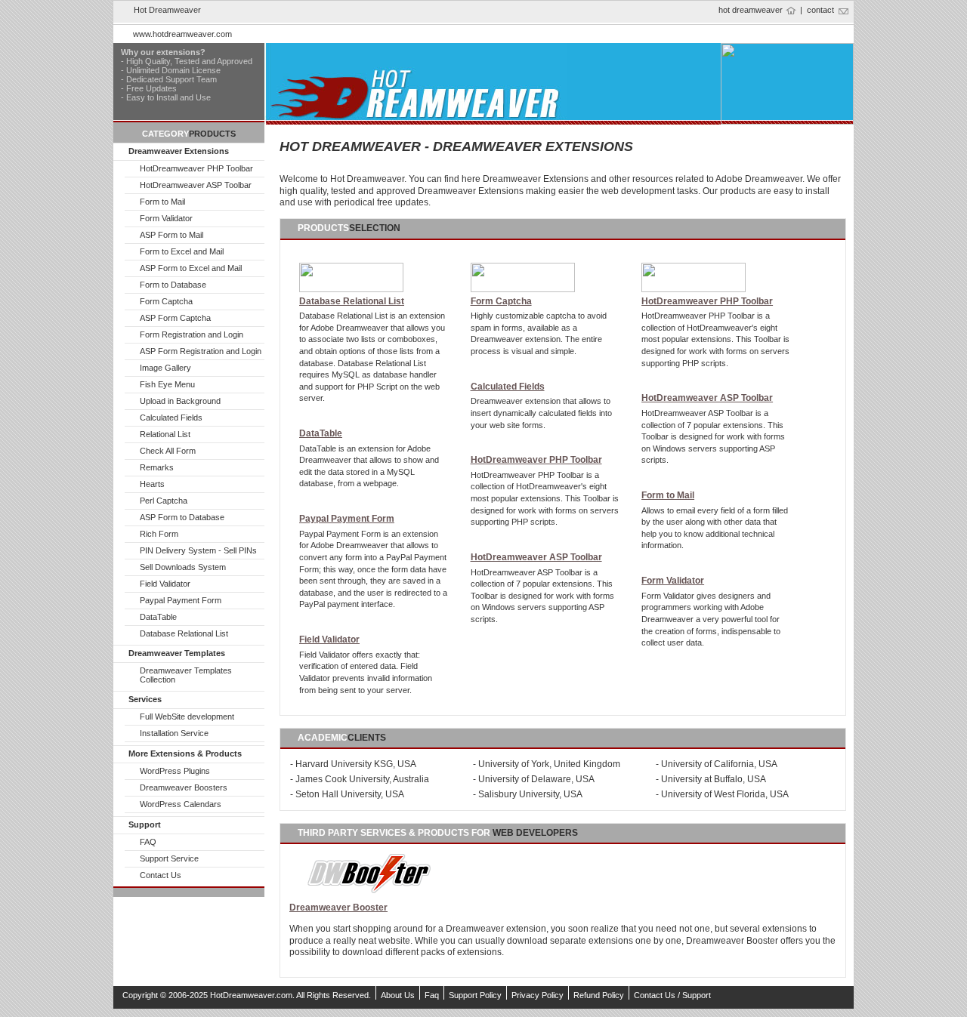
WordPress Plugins (175, 770)
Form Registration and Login (191, 334)
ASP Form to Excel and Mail (191, 268)
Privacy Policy (537, 995)
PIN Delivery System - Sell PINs (198, 550)
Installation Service (174, 733)
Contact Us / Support (672, 995)
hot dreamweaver (750, 9)
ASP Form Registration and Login (200, 351)
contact (820, 9)
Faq (432, 995)
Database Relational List (184, 633)
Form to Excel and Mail (182, 251)
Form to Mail (162, 201)
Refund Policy (598, 995)
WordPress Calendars (180, 804)
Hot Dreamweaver (167, 9)
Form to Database (173, 284)
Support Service (169, 858)
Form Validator (166, 218)
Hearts (152, 483)
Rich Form (159, 533)
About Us (398, 995)
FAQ (148, 841)
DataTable (158, 616)
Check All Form (168, 450)
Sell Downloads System (183, 567)
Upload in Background (180, 400)
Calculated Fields (171, 417)
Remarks (157, 467)
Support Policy (475, 995)
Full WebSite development (187, 716)
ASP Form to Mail (171, 234)
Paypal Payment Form (180, 600)
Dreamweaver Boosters (183, 787)
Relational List (165, 434)
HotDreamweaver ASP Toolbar (196, 185)
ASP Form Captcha (175, 317)
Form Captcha (166, 301)
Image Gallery (165, 367)
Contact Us (160, 875)
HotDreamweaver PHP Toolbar (196, 168)
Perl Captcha (163, 500)
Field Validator (165, 583)
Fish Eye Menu (167, 384)
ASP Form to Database (182, 517)
